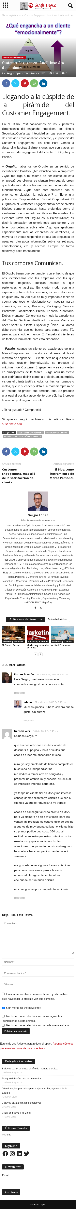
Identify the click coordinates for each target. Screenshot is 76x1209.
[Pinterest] (25, 83)
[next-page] (41, 654)
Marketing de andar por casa (38, 646)
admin (28, 702)
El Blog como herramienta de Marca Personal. (62, 473)
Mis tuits (6, 1134)
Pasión (7, 436)
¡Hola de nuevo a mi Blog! (16, 1112)
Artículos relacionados (25, 619)
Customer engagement (30, 432)
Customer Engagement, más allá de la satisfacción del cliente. (18, 475)
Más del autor (57, 619)
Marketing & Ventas (11, 15)
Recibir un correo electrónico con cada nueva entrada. (38, 1025)
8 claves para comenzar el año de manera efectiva (30, 1068)
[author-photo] (38, 501)
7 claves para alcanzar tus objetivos (21, 1102)
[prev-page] (36, 654)
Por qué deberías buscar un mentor (21, 1078)
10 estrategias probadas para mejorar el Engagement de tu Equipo (34, 1090)
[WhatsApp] (34, 83)
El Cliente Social (10, 645)
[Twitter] (15, 83)
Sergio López (13, 73)
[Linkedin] (43, 83)
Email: (6, 1175)
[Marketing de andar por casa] (38, 634)
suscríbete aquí (12, 424)
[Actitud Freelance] (62, 634)
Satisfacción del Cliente (28, 436)
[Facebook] (6, 83)
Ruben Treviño (24, 674)
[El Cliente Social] (13, 634)
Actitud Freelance (61, 645)
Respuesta (19, 693)
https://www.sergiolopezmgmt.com (38, 520)
